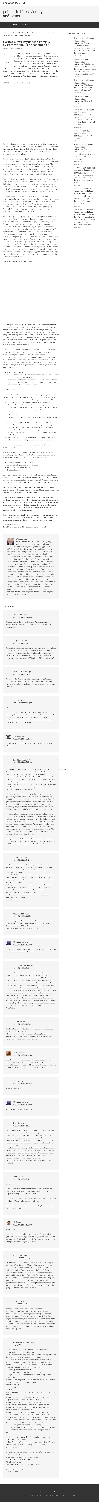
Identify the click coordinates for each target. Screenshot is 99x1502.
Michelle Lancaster (20, 914)
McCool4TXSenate (20, 759)
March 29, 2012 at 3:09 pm (22, 1126)
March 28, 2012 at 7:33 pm (22, 762)
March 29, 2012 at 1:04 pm (22, 1105)
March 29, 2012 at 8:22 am (22, 945)
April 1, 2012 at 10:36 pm (21, 1304)
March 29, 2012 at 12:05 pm (23, 1084)
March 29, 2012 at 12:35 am (22, 916)
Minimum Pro (40, 1495)
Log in (74, 1495)
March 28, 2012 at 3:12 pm (22, 674)
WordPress (67, 1495)
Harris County (14, 525)
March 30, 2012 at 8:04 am (22, 1224)
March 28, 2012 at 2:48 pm (22, 643)
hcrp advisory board (39, 527)
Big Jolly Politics (14, 3)
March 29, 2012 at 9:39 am (22, 968)
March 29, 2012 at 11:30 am (22, 1055)
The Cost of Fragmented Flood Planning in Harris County (84, 191)
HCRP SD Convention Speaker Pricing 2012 (16, 83)
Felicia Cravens (18, 942)
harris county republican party (20, 527)
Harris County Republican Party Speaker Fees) (20, 76)
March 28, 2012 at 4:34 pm (22, 738)
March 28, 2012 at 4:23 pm (22, 703)
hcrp (31, 527)
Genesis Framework (55, 1495)
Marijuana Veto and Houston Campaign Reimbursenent (84, 169)
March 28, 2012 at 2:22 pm (22, 617)
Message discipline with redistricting (84, 40)
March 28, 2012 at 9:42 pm (22, 860)
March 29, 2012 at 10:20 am (22, 1024)
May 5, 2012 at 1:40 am (21, 1345)
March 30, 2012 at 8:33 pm (22, 1258)
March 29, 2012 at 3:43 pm (22, 1179)
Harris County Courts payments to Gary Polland (17, 261)
